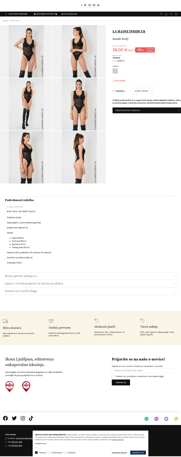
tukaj (161, 376)
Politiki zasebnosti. (118, 440)
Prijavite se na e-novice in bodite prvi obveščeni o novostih (137, 366)
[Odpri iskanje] (161, 14)
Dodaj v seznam (142, 91)
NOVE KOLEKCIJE (69, 14)
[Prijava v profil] (166, 14)
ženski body (15, 21)
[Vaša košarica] (176, 14)
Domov (5, 21)
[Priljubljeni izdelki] (171, 14)
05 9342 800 (16, 445)
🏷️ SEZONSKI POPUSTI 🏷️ (45, 14)
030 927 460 (16, 442)
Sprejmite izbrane (119, 452)
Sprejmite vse (138, 452)
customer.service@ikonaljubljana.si (31, 438)
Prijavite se (121, 382)
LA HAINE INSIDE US (129, 31)
